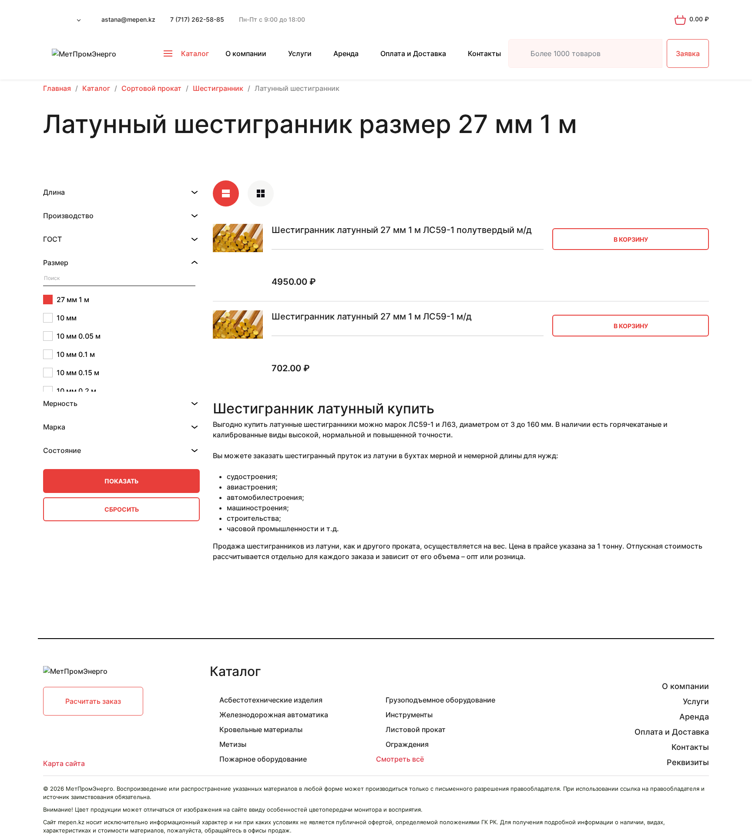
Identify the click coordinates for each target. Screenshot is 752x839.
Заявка (688, 53)
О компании (245, 53)
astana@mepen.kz (128, 19)
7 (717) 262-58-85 (197, 19)
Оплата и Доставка (413, 53)
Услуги (300, 53)
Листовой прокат (416, 729)
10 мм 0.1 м (76, 354)
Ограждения (407, 744)
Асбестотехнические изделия (270, 700)
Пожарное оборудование (263, 759)
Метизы (232, 744)
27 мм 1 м (73, 299)
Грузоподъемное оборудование (440, 700)
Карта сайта (64, 763)
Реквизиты (688, 762)
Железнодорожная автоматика (273, 714)
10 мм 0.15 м (78, 372)
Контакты (484, 53)
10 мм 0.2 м (76, 390)
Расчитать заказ (93, 701)
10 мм (67, 317)
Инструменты (409, 714)
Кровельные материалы (260, 729)
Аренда (346, 53)
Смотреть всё (400, 759)
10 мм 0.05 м (79, 336)
